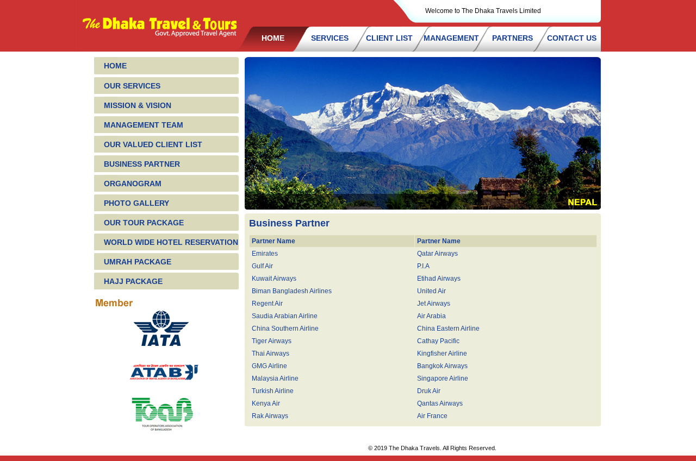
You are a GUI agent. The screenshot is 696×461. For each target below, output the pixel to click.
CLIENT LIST (389, 38)
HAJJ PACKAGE (133, 281)
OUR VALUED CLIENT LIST (153, 144)
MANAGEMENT (451, 38)
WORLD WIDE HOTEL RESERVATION (171, 242)
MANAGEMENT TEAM (143, 125)
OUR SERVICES (132, 85)
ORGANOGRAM (132, 183)
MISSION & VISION (137, 105)
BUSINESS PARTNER (142, 164)
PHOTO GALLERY (136, 203)
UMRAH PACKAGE (137, 261)
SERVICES (330, 38)
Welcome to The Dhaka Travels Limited (483, 11)
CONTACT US (571, 38)
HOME (273, 38)
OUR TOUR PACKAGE (144, 222)
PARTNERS (512, 38)
